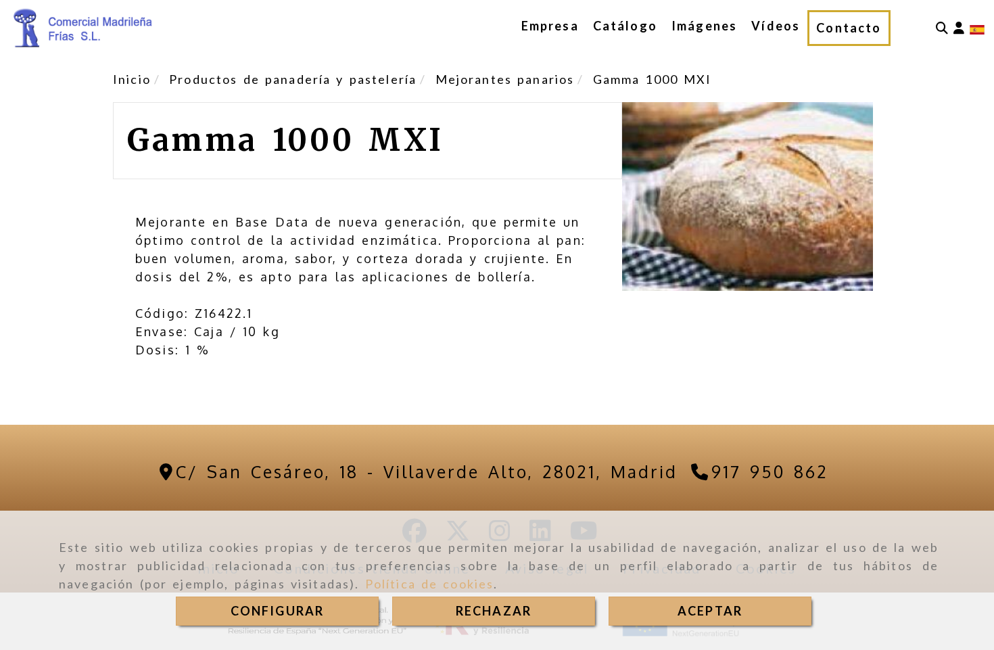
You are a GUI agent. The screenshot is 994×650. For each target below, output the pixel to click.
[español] (977, 28)
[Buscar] (942, 28)
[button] (959, 28)
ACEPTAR (710, 610)
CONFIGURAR (278, 610)
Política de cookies (429, 583)
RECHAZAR (493, 610)
